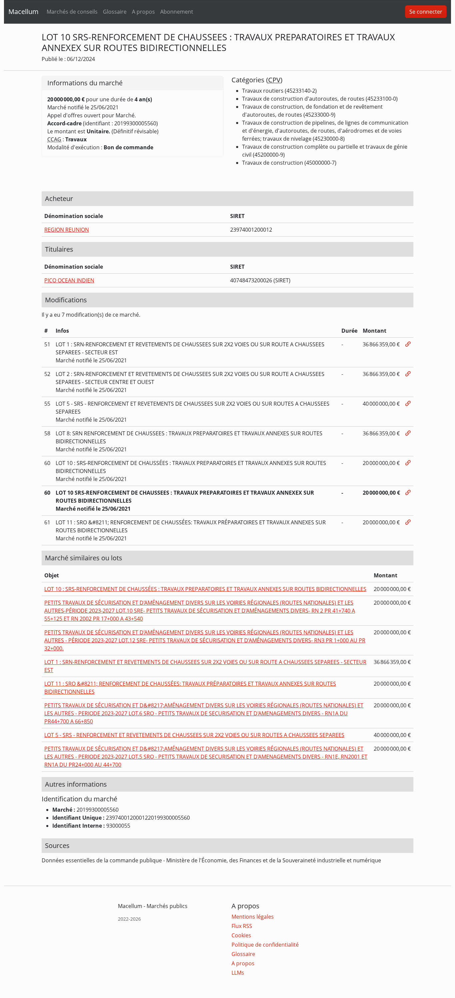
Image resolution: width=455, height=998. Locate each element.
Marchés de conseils (72, 11)
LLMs (237, 972)
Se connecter (425, 11)
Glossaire (115, 11)
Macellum (23, 11)
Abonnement (176, 11)
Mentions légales (252, 916)
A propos (143, 11)
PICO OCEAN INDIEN (69, 280)
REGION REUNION (66, 229)
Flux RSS (241, 926)
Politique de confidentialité (265, 944)
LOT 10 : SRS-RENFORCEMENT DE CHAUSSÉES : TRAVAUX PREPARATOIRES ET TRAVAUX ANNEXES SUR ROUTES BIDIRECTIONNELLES (205, 589)
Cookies (241, 935)
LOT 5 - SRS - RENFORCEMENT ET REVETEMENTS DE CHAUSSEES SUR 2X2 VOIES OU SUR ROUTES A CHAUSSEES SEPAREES (194, 735)
